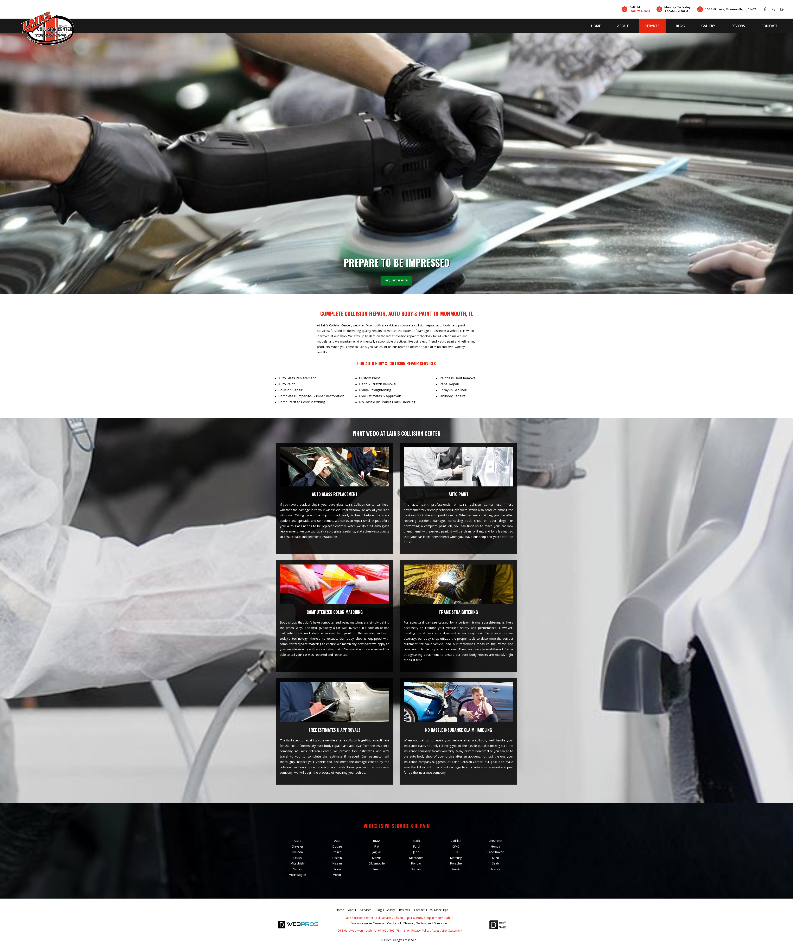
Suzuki (455, 869)
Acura (298, 840)
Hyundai (297, 852)
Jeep (416, 852)
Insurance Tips (438, 910)
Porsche (456, 863)
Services (652, 26)
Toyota (495, 869)
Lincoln (337, 858)
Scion (337, 869)
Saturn (297, 869)
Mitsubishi (297, 863)
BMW (377, 840)
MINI (495, 858)
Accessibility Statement (447, 930)
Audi (337, 840)
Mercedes (416, 858)
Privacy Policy (420, 930)
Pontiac (416, 863)
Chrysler (297, 846)
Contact (769, 26)
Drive (387, 940)
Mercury (456, 858)
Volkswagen (297, 875)
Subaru (416, 869)
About (623, 26)
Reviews (738, 26)
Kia (456, 852)
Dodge (337, 846)
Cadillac (456, 840)
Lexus (297, 858)
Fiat (376, 846)
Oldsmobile (377, 863)
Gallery (708, 26)
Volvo (337, 875)
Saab (495, 863)
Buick (416, 840)
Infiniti (337, 852)
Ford (416, 846)
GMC (455, 846)
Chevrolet (495, 840)
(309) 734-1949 (639, 11)
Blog (680, 26)
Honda (495, 846)
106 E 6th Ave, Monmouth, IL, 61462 (730, 9)
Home (596, 26)
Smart (377, 869)
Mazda (376, 858)
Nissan (337, 863)
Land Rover (495, 852)
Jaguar (376, 852)
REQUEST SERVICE (396, 280)
